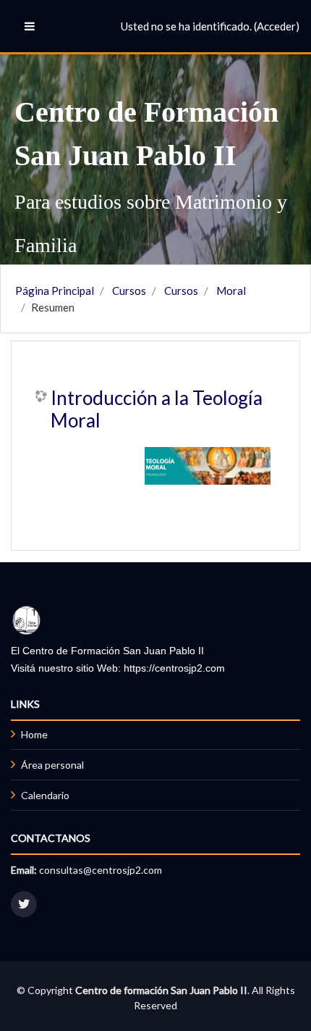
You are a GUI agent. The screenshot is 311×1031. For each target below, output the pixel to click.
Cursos (129, 290)
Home (34, 734)
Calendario (45, 795)
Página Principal (54, 290)
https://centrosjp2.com (174, 668)
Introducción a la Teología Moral (157, 410)
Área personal (52, 765)
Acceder (276, 26)
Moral (231, 290)
